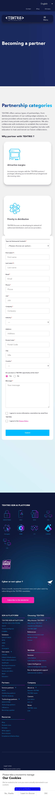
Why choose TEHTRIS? (36, 620)
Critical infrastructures (9, 657)
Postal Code (10, 340)
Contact (28, 9)
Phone (8, 285)
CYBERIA (48, 534)
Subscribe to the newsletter (18, 600)
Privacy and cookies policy (12, 769)
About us (31, 688)
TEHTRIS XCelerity (7, 696)
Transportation (6, 668)
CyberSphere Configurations (37, 660)
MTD (20, 520)
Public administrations (9, 660)
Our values (31, 699)
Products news (6, 725)
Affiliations (5, 707)
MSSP (4, 690)
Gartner (30, 640)
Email (8, 274)
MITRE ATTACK (32, 637)
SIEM (34, 520)
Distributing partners (8, 693)
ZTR (7, 548)
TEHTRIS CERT (32, 629)
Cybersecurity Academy (35, 673)
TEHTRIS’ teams (32, 693)
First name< (10, 252)
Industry (9, 317)
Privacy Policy (23, 421)
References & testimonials (36, 635)
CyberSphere (32, 658)
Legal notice (8, 766)
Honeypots (7, 534)
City (7, 350)
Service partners (8, 688)
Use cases (5, 652)
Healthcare (5, 663)
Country (9, 361)
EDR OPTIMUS (7, 520)
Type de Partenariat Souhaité (16, 241)
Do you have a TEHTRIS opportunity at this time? (22, 372)
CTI (34, 534)
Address (8, 329)
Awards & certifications (35, 626)
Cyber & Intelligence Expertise (37, 667)
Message (9, 381)
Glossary (47, 9)
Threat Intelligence (8, 629)
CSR (29, 711)
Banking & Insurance (8, 665)
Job (7, 296)
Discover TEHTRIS (33, 690)
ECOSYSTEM (6, 702)
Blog (37, 9)
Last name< (10, 263)
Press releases (6, 733)
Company (9, 306)
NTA (48, 520)
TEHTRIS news (32, 708)
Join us (30, 702)
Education (5, 676)
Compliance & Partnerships (10, 736)
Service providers (7, 671)
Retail (3, 674)
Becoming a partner (8, 710)
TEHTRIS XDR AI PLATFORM (11, 623)
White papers (6, 730)
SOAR (20, 534)
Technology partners (9, 699)
